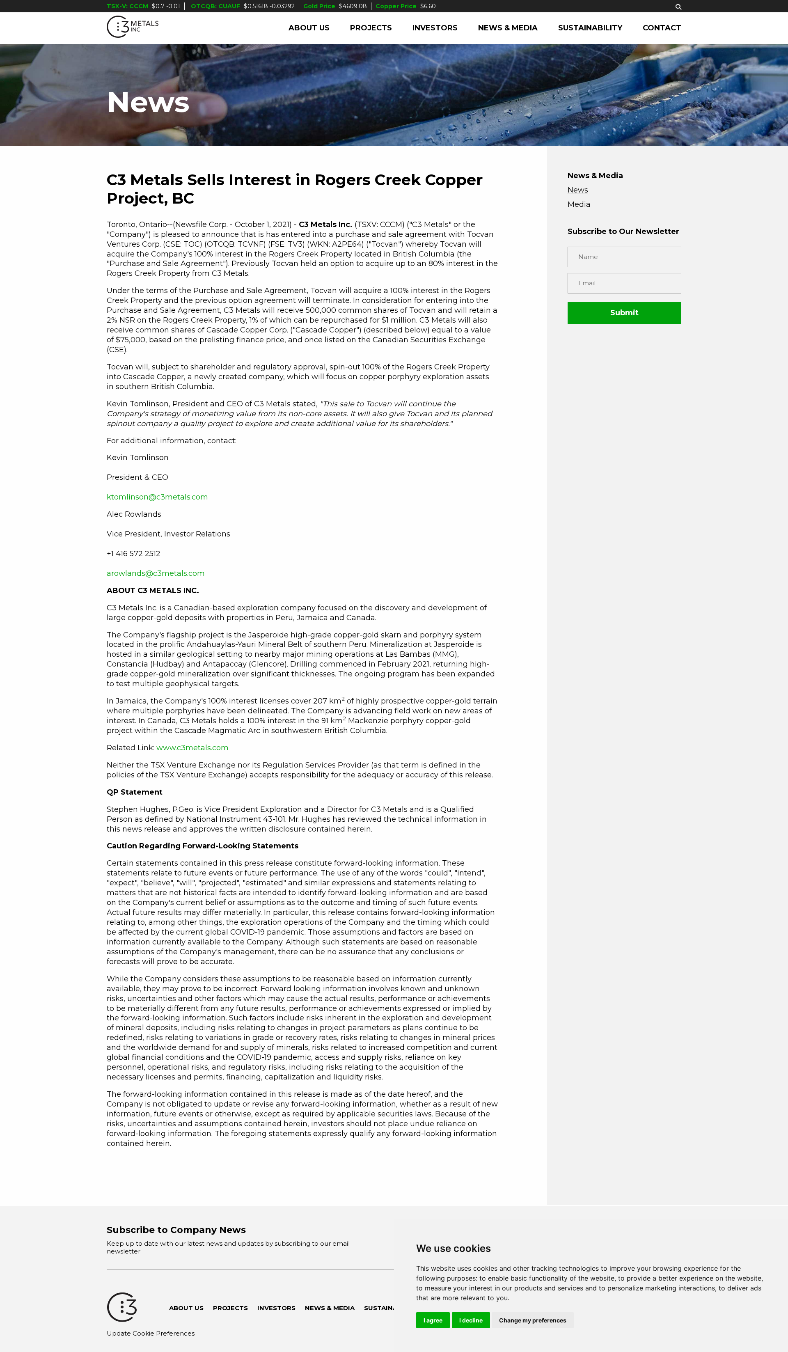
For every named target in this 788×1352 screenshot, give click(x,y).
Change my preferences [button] (532, 1320)
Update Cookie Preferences (151, 1333)
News (578, 190)
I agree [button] (433, 1320)
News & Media (508, 27)
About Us (309, 27)
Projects (371, 27)
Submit (624, 312)
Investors (435, 27)
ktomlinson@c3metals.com (157, 497)
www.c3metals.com (192, 747)
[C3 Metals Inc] (132, 28)
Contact (662, 27)
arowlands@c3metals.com (156, 573)
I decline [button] (471, 1320)
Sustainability (590, 27)
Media (579, 204)
